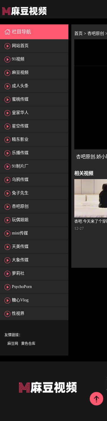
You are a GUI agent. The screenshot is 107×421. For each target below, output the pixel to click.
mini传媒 (20, 233)
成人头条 (20, 86)
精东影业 (20, 139)
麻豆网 (12, 344)
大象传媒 (20, 260)
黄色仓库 (28, 344)
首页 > (80, 33)
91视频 (18, 59)
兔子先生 (20, 193)
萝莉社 (18, 273)
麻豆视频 (20, 72)
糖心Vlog (20, 300)
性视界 (18, 313)
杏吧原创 (20, 206)
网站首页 (20, 45)
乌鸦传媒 (20, 179)
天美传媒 (20, 246)
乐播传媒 (20, 153)
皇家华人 (20, 112)
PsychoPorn (22, 286)
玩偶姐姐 (20, 219)
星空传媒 (20, 126)
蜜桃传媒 (20, 99)
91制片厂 (20, 166)
